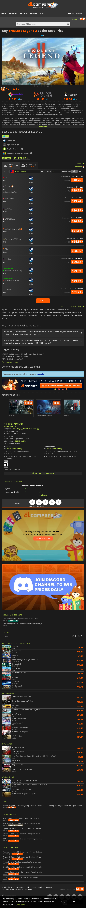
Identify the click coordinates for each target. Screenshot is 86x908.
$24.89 (77, 241)
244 (5, 211)
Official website (10, 426)
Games (3, 13)
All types (6, 158)
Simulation (27, 429)
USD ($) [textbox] (56, 171)
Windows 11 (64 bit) (54, 449)
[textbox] (19, 171)
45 (5, 222)
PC (7, 136)
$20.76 (77, 221)
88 (5, 201)
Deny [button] (63, 902)
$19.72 (77, 190)
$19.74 (77, 201)
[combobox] (24, 171)
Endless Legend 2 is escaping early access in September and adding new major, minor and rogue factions (43, 806)
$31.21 (77, 292)
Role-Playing (17, 429)
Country (6, 171)
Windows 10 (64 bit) (14, 449)
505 (5, 232)
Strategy (36, 429)
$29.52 (77, 262)
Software (24, 13)
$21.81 (77, 231)
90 (5, 189)
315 (5, 252)
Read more (43, 126)
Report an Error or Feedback (72, 306)
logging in (40, 374)
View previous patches (10, 362)
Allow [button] (75, 902)
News (42, 13)
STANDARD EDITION (21, 158)
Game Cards (13, 13)
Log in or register (75, 13)
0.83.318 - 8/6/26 (20, 441)
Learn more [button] (20, 904)
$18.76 (77, 180)
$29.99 (77, 271)
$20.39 (77, 210)
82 (5, 292)
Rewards (33, 13)
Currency (47, 171)
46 (5, 180)
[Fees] (74, 171)
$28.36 (77, 251)
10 (5, 242)
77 (5, 273)
